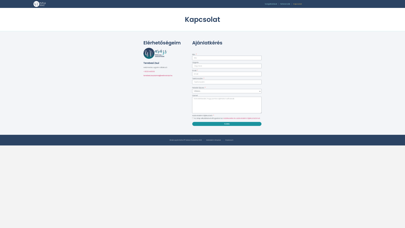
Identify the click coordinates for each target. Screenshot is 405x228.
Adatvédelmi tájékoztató (202, 115)
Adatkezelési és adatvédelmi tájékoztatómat (241, 118)
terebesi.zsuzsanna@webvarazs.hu (157, 75)
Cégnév (195, 62)
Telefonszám (197, 78)
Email (194, 70)
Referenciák (285, 4)
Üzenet (195, 95)
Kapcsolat (297, 4)
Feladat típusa (198, 87)
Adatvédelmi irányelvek (213, 140)
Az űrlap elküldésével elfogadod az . (227, 118)
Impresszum (229, 140)
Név (194, 54)
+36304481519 (149, 71)
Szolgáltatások (271, 4)
